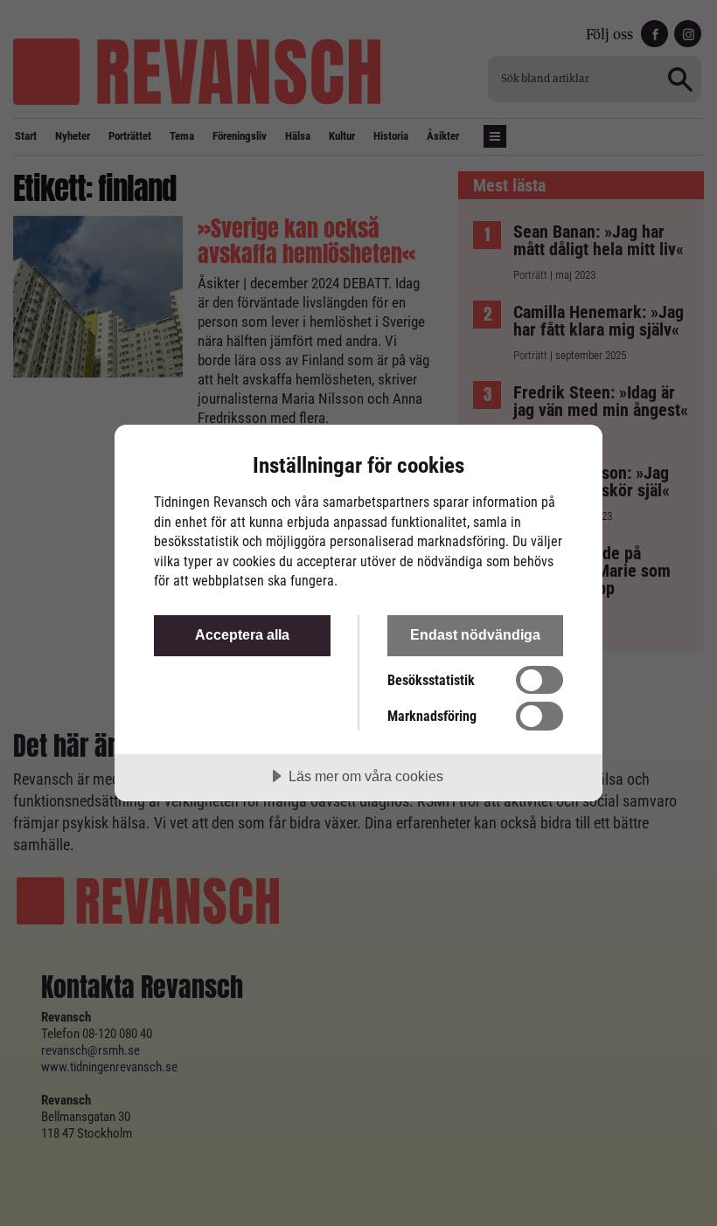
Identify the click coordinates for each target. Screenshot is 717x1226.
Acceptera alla (242, 634)
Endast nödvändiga (475, 634)
